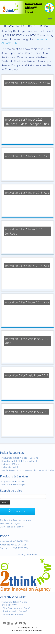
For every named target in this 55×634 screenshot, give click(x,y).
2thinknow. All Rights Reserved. (27, 630)
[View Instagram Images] (13, 623)
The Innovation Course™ (15, 611)
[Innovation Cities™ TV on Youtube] (21, 623)
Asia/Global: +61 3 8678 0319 (14, 541)
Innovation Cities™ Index (14, 602)
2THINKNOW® (9, 605)
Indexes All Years (10, 464)
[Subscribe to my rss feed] (25, 623)
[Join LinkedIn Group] (9, 623)
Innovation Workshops (13, 484)
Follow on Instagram (10, 523)
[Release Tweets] (17, 623)
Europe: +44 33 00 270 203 (14, 548)
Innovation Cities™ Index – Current (19, 457)
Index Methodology (11, 467)
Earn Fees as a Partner (12, 526)
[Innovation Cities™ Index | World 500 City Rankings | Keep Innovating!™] (27, 7)
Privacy (21, 554)
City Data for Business (12, 481)
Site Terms (32, 554)
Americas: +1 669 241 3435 (13, 544)
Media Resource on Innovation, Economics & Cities (27, 470)
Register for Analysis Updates (15, 520)
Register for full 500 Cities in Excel (19, 461)
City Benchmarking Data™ (17, 608)
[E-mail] (5, 623)
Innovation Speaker (13, 614)
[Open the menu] (50, 20)
